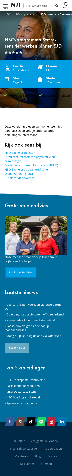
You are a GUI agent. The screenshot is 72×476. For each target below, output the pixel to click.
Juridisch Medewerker (19, 178)
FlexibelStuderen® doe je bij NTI (15, 5)
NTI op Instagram (20, 422)
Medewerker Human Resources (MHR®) (31, 165)
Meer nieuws (17, 347)
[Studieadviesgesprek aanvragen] (36, 235)
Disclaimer (27, 464)
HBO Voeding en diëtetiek (23, 397)
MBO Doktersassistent (21, 391)
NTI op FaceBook (10, 422)
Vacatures (21, 456)
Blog (38, 456)
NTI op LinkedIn (62, 422)
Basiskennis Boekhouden (23, 386)
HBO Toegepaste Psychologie (25, 380)
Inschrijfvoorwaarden (24, 448)
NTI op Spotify (41, 422)
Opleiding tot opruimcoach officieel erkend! (35, 314)
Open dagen (53, 448)
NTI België (18, 441)
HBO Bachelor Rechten (20, 153)
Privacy (52, 456)
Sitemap (46, 464)
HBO (7, 14)
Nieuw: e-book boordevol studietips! (30, 320)
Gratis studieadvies (26, 205)
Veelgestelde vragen (44, 441)
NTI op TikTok (31, 422)
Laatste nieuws (21, 292)
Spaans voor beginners (21, 403)
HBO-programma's (25, 14)
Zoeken (56, 5)
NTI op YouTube (51, 422)
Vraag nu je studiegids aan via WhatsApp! (34, 336)
